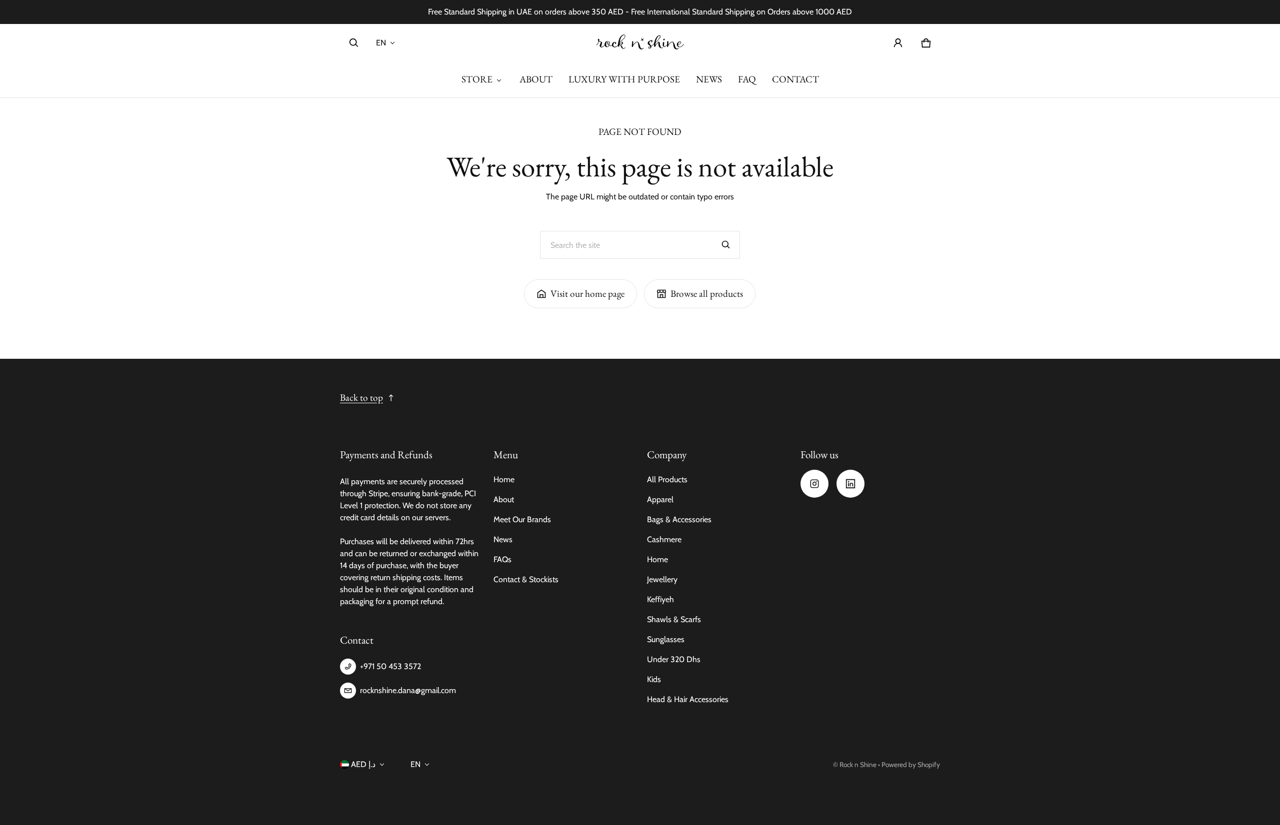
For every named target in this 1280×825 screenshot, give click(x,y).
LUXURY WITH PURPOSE (624, 79)
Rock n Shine (858, 765)
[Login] (898, 43)
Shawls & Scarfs (674, 619)
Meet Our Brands (522, 519)
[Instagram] (814, 484)
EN (381, 42)
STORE (477, 79)
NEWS (709, 79)
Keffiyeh (660, 599)
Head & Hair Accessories (687, 699)
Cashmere (664, 539)
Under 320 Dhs (673, 659)
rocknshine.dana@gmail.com (408, 690)
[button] (354, 43)
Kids (654, 679)
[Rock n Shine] (640, 42)
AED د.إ (363, 764)
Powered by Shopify (911, 765)
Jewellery (662, 579)
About (504, 499)
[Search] (726, 245)
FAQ (747, 79)
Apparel (660, 499)
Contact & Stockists (526, 579)
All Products (667, 479)
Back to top (361, 397)
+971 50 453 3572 (390, 666)
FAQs (503, 559)
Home (504, 479)
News (503, 539)
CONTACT (795, 79)
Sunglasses (665, 639)
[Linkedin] (850, 484)
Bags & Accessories (679, 519)
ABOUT (536, 79)
